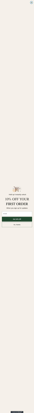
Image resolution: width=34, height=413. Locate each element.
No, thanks (17, 224)
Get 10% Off (17, 219)
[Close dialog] (31, 2)
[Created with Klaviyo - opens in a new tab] (17, 412)
